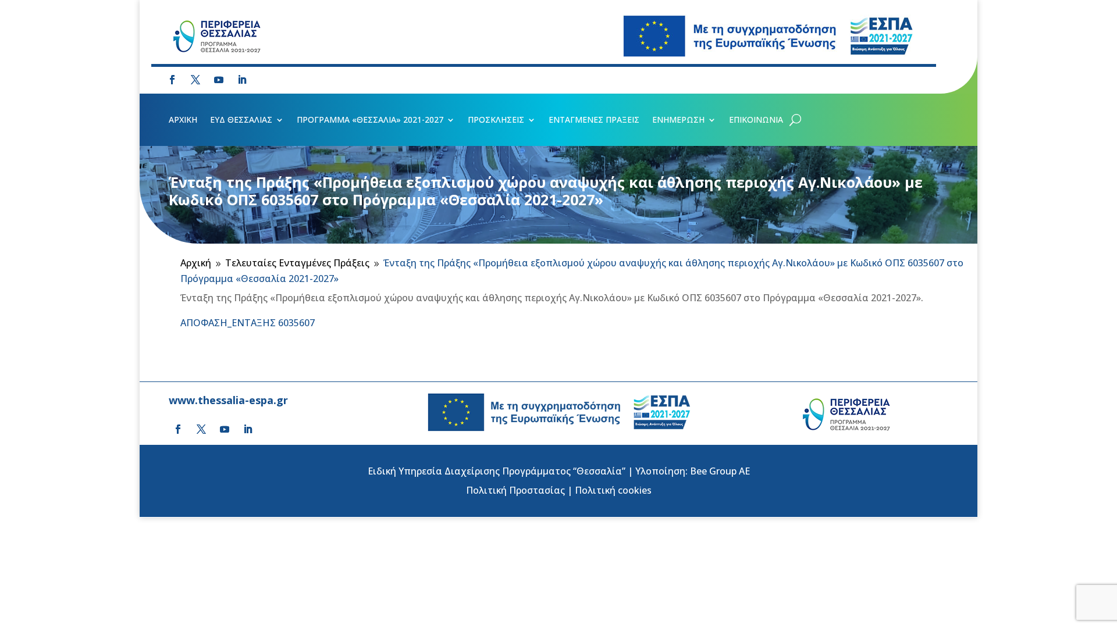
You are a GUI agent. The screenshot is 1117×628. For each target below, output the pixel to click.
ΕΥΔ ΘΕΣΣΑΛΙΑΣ (241, 120)
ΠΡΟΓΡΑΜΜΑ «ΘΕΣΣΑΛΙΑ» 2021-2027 (370, 120)
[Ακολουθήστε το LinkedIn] (242, 79)
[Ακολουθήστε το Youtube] (218, 79)
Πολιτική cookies (613, 490)
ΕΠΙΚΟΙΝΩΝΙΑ (756, 120)
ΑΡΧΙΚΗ (183, 120)
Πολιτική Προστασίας (515, 490)
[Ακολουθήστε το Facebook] (172, 79)
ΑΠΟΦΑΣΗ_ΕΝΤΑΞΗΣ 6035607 (247, 322)
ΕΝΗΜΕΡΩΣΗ (678, 120)
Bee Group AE (720, 471)
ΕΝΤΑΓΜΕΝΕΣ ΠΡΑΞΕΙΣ (594, 120)
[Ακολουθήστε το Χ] (195, 79)
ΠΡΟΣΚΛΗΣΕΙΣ (496, 120)
